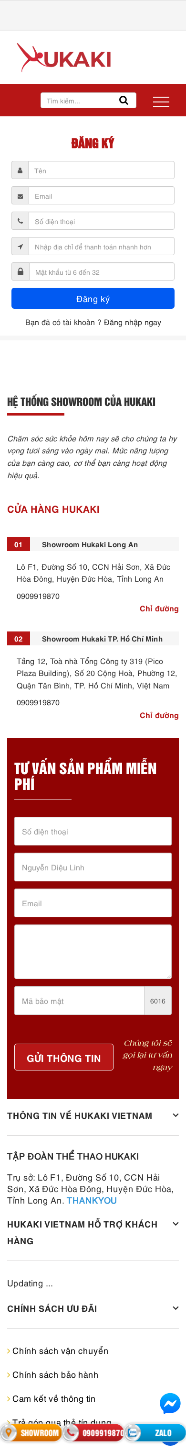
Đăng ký (93, 298)
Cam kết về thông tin (53, 1398)
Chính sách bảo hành (54, 1374)
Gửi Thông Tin (64, 1057)
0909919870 (38, 595)
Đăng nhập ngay (132, 321)
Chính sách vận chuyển (59, 1350)
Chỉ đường (159, 607)
